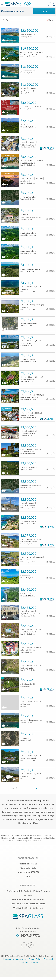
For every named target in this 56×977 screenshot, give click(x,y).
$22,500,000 (29, 30)
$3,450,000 (28, 391)
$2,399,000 (28, 680)
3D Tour (8, 409)
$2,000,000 (28, 770)
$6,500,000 (28, 156)
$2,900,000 (28, 445)
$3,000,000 (28, 427)
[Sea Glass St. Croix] (18, 5)
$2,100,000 (28, 752)
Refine (44, 11)
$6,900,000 (28, 139)
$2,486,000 (28, 607)
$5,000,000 (28, 229)
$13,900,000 (29, 84)
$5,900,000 (28, 175)
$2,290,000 (28, 716)
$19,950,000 (29, 48)
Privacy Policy (35, 959)
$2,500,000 (28, 553)
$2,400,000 (28, 625)
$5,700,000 (28, 193)
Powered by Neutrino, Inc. (15, 959)
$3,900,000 (28, 301)
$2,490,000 (28, 589)
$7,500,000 (28, 120)
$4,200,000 (28, 283)
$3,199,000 (28, 409)
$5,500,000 (28, 211)
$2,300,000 (28, 698)
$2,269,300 (28, 734)
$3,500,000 (28, 373)
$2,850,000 (28, 517)
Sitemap (34, 962)
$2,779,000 (28, 535)
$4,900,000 (28, 265)
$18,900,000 (29, 66)
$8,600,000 (28, 102)
